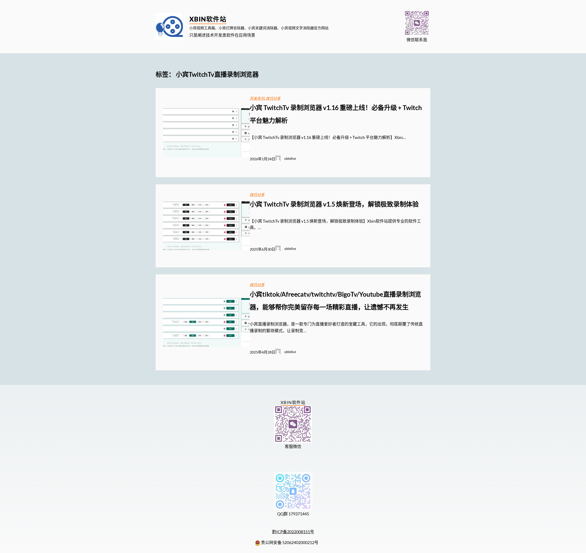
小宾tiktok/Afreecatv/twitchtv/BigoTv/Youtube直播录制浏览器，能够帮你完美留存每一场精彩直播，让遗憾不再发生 (335, 300)
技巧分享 (273, 98)
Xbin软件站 (207, 19)
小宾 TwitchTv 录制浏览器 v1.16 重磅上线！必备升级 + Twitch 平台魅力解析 (336, 114)
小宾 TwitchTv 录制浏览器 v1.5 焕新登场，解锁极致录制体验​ (334, 204)
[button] (417, 23)
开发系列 (257, 98)
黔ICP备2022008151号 (293, 531)
